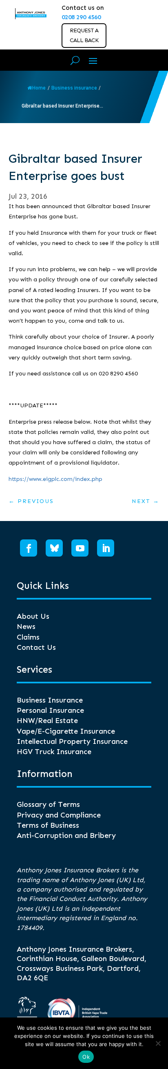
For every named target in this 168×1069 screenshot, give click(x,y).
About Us (33, 616)
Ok (86, 1056)
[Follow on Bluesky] (54, 548)
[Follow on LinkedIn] (105, 548)
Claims (28, 637)
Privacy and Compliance (59, 815)
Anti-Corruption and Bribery (66, 835)
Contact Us (36, 647)
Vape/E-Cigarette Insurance (66, 731)
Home (39, 88)
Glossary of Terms (48, 804)
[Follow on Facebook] (28, 548)
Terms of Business (48, 825)
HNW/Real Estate (47, 720)
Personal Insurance (50, 710)
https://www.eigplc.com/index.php (55, 479)
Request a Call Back (84, 35)
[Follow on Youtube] (79, 548)
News (26, 626)
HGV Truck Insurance (54, 751)
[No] (158, 1043)
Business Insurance (50, 700)
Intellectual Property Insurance (72, 741)
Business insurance (74, 88)
